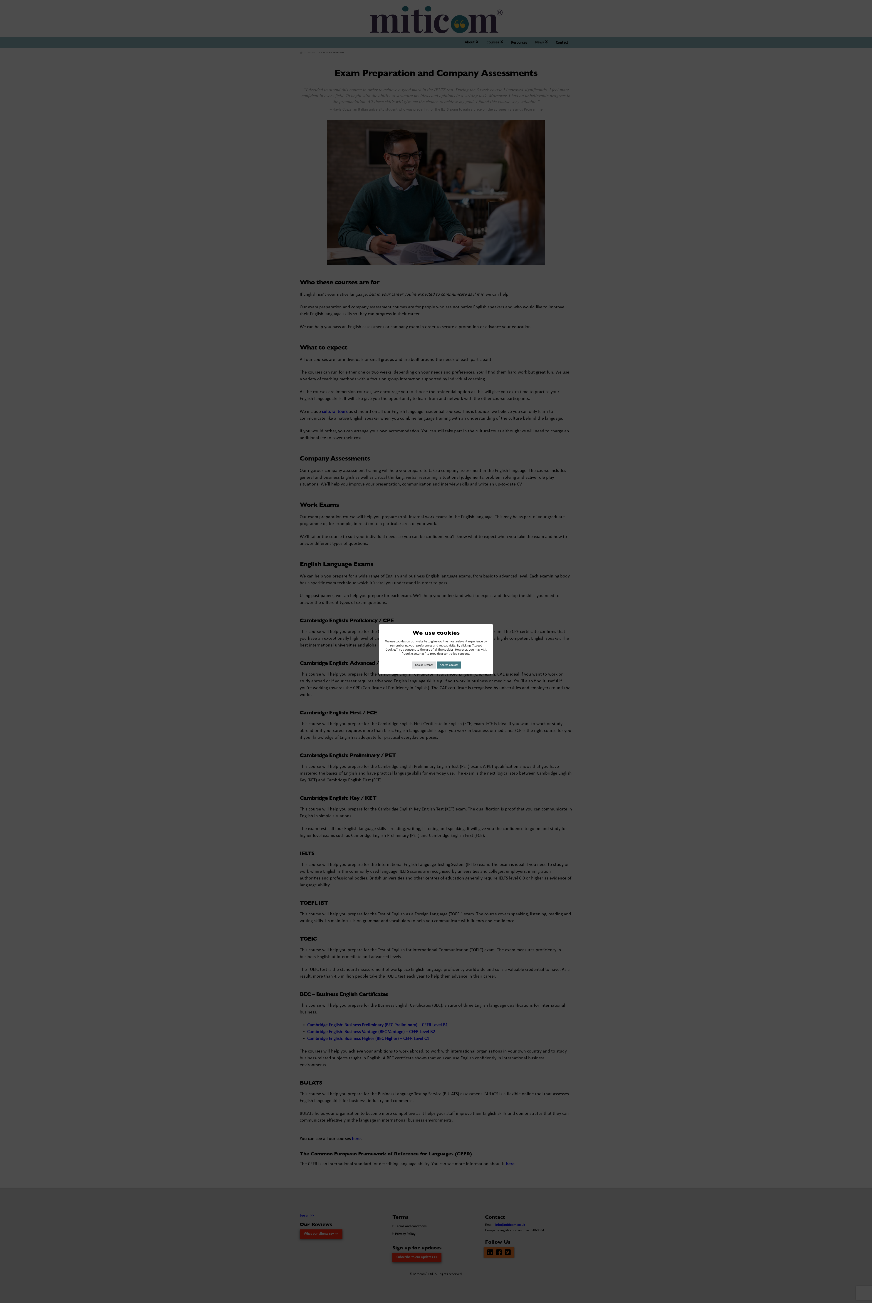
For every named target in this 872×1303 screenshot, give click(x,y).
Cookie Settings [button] (424, 665)
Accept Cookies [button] (449, 665)
